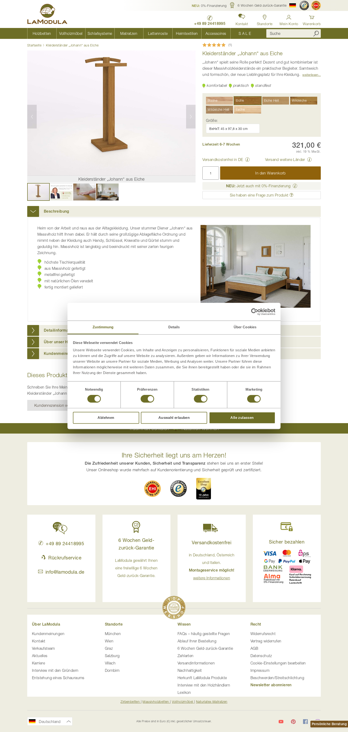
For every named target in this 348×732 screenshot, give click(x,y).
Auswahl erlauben (174, 418)
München (113, 633)
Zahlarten (186, 656)
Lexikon (184, 692)
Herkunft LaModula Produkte (202, 678)
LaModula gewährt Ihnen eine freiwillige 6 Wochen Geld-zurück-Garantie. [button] (136, 568)
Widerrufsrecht (263, 633)
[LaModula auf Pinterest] (293, 721)
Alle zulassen (242, 418)
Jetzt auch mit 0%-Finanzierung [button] (258, 186)
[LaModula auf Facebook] (305, 721)
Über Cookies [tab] (245, 327)
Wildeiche (299, 100)
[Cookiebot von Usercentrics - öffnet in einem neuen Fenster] (254, 311)
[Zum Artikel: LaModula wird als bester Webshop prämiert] (174, 608)
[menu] (143, 33)
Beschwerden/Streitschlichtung (277, 678)
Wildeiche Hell (218, 109)
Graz (109, 648)
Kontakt (38, 641)
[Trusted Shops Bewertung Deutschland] (178, 488)
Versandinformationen (196, 663)
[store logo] (47, 15)
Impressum (260, 670)
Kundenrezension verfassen (57, 405)
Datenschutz (261, 656)
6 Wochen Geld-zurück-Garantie (205, 648)
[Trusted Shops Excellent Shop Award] (203, 488)
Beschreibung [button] (56, 211)
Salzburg (112, 656)
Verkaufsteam (43, 648)
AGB (254, 648)
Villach (110, 663)
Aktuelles (40, 656)
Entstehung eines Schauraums (58, 678)
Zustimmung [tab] (103, 327)
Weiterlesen (310, 75)
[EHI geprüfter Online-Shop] (316, 5)
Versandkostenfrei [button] (211, 542)
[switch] (147, 399)
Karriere (38, 663)
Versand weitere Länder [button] (285, 159)
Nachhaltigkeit (190, 670)
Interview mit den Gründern (55, 670)
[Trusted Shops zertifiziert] (304, 5)
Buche (212, 100)
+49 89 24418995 (65, 543)
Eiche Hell (271, 100)
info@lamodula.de (64, 572)
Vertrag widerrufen (265, 641)
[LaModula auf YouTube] (281, 721)
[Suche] (316, 33)
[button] (209, 5)
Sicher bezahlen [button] (286, 541)
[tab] (174, 211)
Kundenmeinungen (48, 633)
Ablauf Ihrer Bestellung (197, 641)
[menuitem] (41, 33)
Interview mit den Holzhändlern (204, 685)
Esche (240, 109)
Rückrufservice (64, 557)
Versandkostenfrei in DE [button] (222, 159)
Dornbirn (112, 670)
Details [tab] (174, 327)
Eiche (240, 100)
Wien (109, 641)
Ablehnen (106, 418)
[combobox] (293, 33)
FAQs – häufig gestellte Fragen (204, 633)
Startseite (34, 45)
